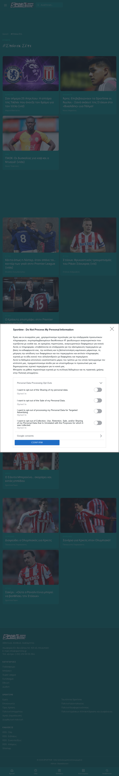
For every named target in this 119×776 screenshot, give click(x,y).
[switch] (98, 390)
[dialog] (59, 388)
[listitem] (59, 383)
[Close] (113, 330)
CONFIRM (37, 442)
